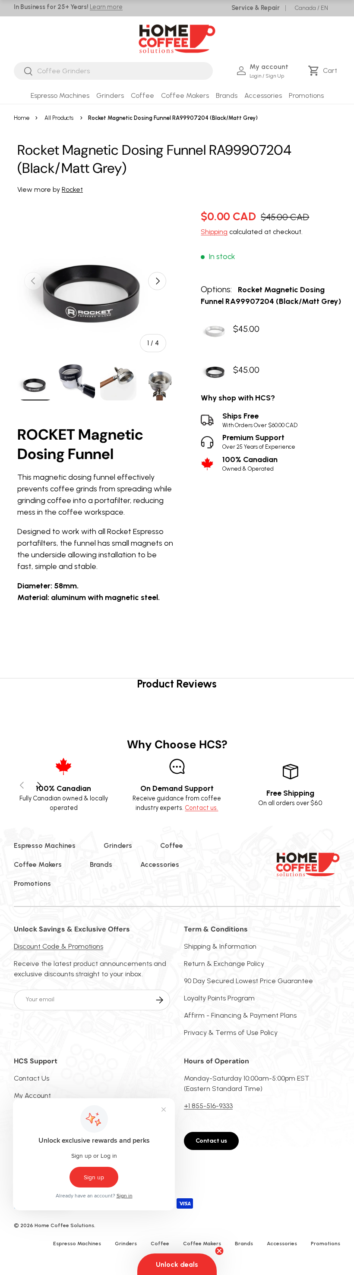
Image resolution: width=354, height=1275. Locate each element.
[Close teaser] (219, 1251)
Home (22, 118)
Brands (101, 864)
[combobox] (113, 71)
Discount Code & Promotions (58, 946)
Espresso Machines (45, 845)
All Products (58, 118)
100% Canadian (250, 463)
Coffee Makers (38, 864)
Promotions (306, 95)
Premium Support (258, 441)
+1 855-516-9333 (208, 1106)
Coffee (171, 845)
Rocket (72, 189)
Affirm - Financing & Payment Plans (240, 1015)
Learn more (106, 7)
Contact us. (201, 808)
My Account (32, 1095)
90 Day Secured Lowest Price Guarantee (248, 981)
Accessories (159, 864)
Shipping (214, 232)
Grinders (118, 845)
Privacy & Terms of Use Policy (231, 1032)
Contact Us (31, 1078)
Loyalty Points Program (219, 998)
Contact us (211, 1140)
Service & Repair (255, 8)
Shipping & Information (220, 946)
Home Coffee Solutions (64, 1225)
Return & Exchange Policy (224, 963)
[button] (324, 70)
